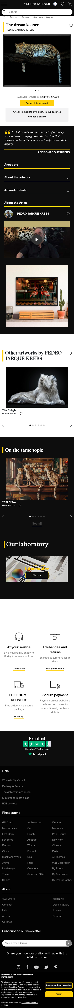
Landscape (8, 868)
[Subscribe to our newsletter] (69, 943)
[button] (4, 90)
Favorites (7, 840)
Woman (31, 845)
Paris (55, 851)
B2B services (9, 804)
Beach (31, 834)
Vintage (56, 822)
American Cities (36, 874)
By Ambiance (59, 874)
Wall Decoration (61, 863)
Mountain (57, 828)
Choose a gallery (37, 117)
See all (37, 523)
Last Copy (8, 834)
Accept (59, 994)
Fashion (6, 845)
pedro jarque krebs (20, 30)
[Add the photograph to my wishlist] (71, 25)
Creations (33, 868)
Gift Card (7, 822)
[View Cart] (70, 4)
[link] (37, 4)
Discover (37, 575)
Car (29, 828)
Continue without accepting (59, 985)
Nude (30, 863)
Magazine (58, 899)
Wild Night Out (11, 502)
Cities (5, 851)
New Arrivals (9, 828)
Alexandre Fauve (11, 505)
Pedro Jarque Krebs (13, 414)
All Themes (58, 857)
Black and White (11, 857)
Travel (5, 874)
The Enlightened (12, 410)
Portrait (31, 851)
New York (57, 840)
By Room (57, 868)
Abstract (32, 840)
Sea (29, 857)
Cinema (56, 845)
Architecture (34, 822)
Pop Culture (59, 834)
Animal (6, 863)
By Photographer (62, 880)
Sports (6, 880)
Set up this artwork (37, 103)
